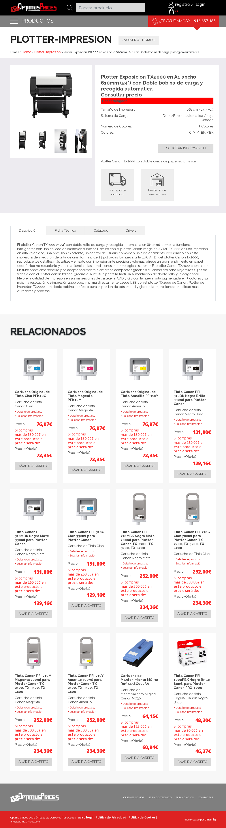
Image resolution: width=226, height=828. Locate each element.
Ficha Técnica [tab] (65, 231)
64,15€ (150, 716)
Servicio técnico (159, 797)
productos (37, 21)
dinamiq (210, 819)
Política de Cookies (142, 817)
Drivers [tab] (131, 231)
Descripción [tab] (28, 231)
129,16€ (201, 463)
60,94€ (150, 747)
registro (182, 4)
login (200, 4)
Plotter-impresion (47, 52)
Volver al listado (139, 40)
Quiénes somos (133, 797)
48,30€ (203, 720)
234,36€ (148, 606)
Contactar (205, 797)
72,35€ (44, 455)
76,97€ (44, 423)
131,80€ (201, 431)
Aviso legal (85, 817)
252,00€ (148, 575)
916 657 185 (205, 20)
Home (26, 52)
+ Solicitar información (29, 416)
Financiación (185, 797)
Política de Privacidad (111, 817)
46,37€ (203, 751)
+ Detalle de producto (28, 411)
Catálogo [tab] (101, 231)
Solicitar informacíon (186, 148)
